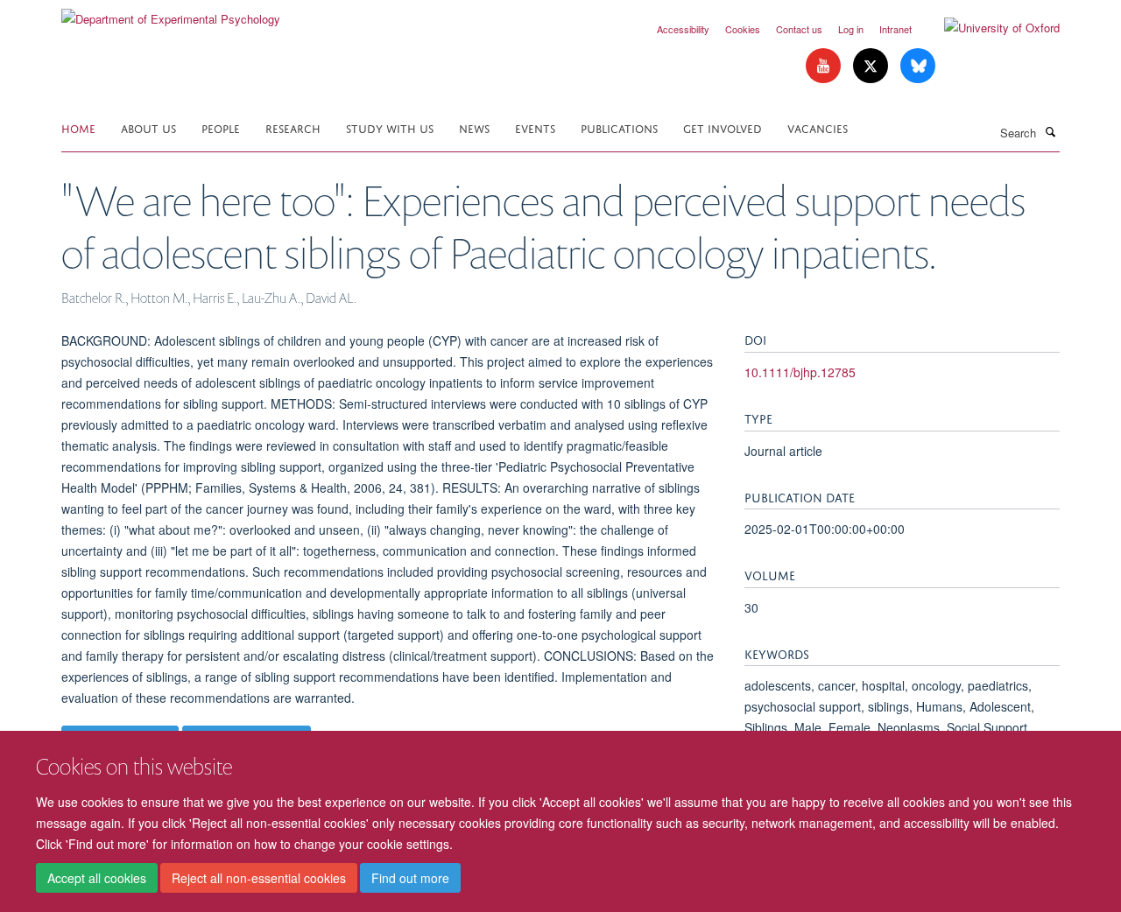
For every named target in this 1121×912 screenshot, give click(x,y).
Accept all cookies (96, 878)
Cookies (742, 29)
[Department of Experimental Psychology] (170, 12)
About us (148, 127)
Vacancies (817, 127)
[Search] (1050, 131)
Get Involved (722, 127)
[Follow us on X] (872, 66)
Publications (619, 127)
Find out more (410, 878)
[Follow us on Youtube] (825, 66)
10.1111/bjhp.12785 (800, 372)
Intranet (895, 29)
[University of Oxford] (989, 28)
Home (78, 127)
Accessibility (683, 29)
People (220, 127)
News (474, 127)
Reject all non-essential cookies (259, 878)
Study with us (390, 127)
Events (535, 127)
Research (293, 127)
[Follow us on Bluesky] (917, 66)
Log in (851, 29)
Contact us (799, 29)
